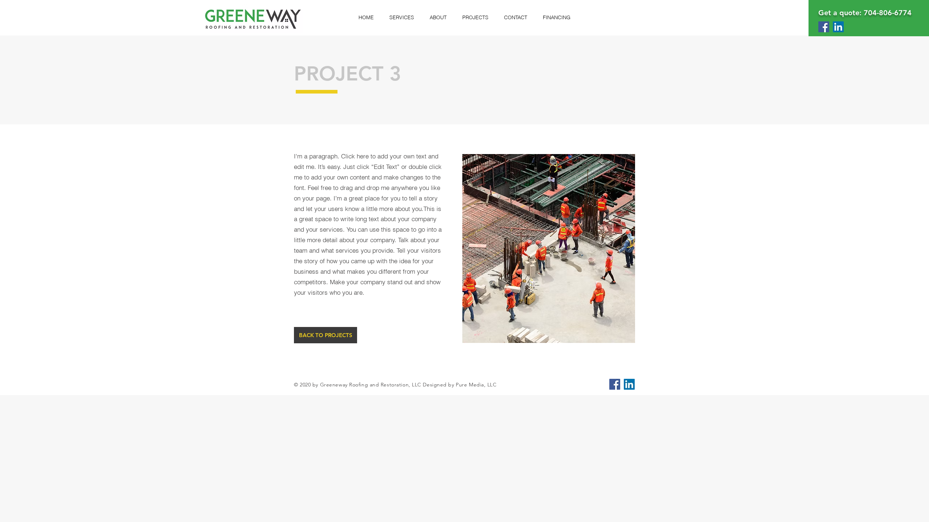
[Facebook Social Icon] (823, 26)
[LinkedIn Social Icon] (838, 26)
